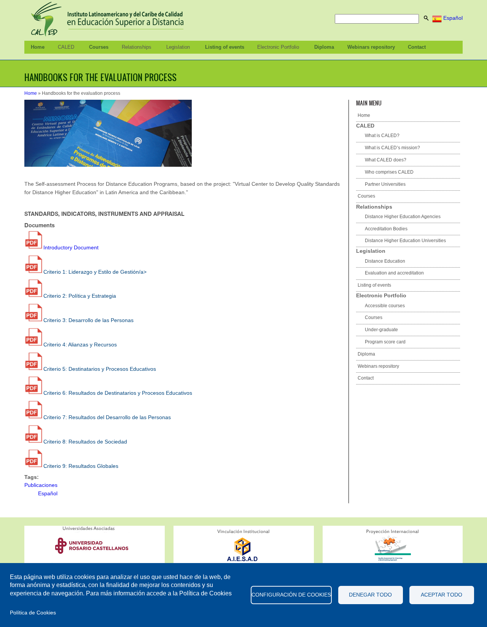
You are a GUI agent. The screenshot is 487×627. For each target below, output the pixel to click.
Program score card (385, 342)
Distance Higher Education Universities (405, 240)
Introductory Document (71, 247)
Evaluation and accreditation (394, 273)
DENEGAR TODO (370, 595)
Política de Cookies (33, 613)
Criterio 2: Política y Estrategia (79, 296)
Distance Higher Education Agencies (403, 216)
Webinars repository (371, 47)
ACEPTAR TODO (441, 595)
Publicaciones (40, 485)
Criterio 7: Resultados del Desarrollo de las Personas (107, 417)
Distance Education (385, 261)
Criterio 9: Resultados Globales (80, 466)
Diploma (324, 47)
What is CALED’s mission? (392, 147)
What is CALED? (382, 135)
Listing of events (224, 47)
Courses (98, 47)
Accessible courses (385, 305)
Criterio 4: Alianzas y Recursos (80, 344)
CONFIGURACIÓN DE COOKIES (291, 595)
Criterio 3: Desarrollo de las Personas (88, 320)
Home (38, 47)
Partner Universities (385, 184)
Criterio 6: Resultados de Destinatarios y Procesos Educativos (117, 393)
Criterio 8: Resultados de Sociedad (85, 442)
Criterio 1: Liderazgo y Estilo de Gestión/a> (94, 272)
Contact (417, 47)
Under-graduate (381, 329)
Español (452, 18)
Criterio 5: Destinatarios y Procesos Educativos (99, 369)
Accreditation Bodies (386, 229)
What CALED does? (385, 160)
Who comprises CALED (389, 172)
